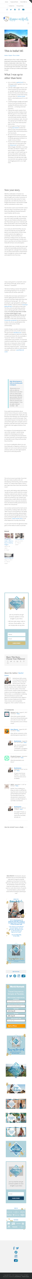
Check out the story (17, 518)
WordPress (18, 1276)
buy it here (13, 86)
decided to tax (17, 332)
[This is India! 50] (8, 554)
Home (6, 55)
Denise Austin (21, 96)
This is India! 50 (8, 558)
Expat (10, 55)
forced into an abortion (10, 320)
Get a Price (12, 1026)
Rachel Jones (17, 741)
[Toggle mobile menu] (28, 23)
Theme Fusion (25, 1276)
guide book (20, 82)
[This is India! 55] (19, 535)
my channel (15, 127)
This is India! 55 (19, 539)
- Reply (18, 713)
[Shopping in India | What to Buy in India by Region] (8, 535)
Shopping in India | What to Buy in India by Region (8, 541)
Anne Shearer (14, 729)
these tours (13, 145)
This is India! (16, 55)
